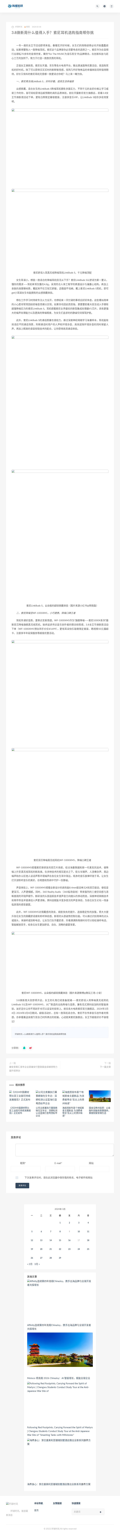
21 (51, 1249)
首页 (36, 1510)
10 (79, 1232)
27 (41, 1258)
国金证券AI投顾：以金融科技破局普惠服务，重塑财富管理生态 (99, 1110)
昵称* (23, 1163)
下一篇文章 (105, 1067)
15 (60, 1240)
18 (88, 1240)
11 (88, 1232)
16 (69, 1240)
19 (32, 1249)
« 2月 (29, 1264)
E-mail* (58, 1163)
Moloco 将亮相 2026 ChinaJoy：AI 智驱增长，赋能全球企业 (58, 1378)
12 (32, 1240)
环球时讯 (18, 1034)
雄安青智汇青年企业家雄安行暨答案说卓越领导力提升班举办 (33, 1069)
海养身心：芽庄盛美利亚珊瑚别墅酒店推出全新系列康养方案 (58, 1484)
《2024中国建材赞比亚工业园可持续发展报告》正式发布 (20, 1110)
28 (51, 1258)
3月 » (37, 1264)
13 (41, 1240)
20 (41, 1249)
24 (79, 1249)
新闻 (28, 27)
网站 (91, 1163)
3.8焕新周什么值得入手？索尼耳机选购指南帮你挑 (45, 1034)
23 (69, 1249)
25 (88, 1249)
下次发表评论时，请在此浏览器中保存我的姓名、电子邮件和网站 (58, 1178)
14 (51, 1240)
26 (32, 1258)
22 (60, 1249)
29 (60, 1258)
